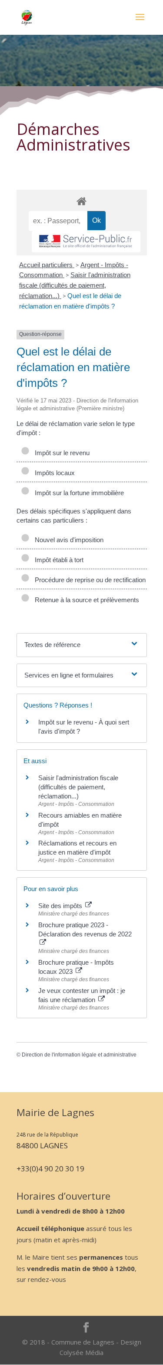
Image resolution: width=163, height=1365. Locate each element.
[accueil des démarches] (81, 201)
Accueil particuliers (46, 264)
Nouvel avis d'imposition (67, 539)
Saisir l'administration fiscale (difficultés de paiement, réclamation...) (74, 285)
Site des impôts (61, 905)
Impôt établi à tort (57, 559)
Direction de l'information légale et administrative (79, 1055)
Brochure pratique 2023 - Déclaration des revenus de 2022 (85, 929)
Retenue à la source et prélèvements (85, 600)
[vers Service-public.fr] (86, 241)
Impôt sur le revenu (60, 452)
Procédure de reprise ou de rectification (88, 580)
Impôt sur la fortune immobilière (77, 492)
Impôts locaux (53, 472)
